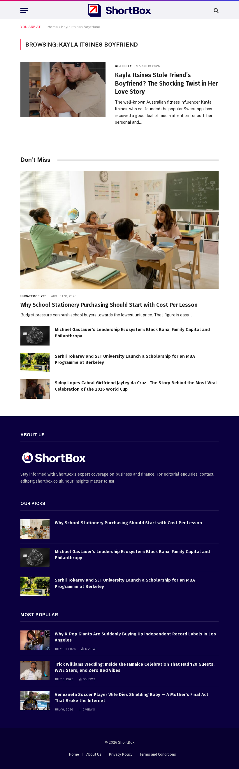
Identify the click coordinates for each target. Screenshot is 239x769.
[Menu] (24, 10)
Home (53, 27)
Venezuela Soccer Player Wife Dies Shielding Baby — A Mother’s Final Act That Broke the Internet (131, 697)
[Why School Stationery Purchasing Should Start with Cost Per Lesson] (119, 230)
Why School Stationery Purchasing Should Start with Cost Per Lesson (109, 305)
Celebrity (123, 66)
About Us (93, 754)
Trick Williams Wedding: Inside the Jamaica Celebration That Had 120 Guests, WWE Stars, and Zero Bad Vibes (135, 667)
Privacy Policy (120, 754)
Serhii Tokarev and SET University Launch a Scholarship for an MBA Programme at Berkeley (125, 359)
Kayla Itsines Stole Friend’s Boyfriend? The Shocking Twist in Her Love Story (166, 83)
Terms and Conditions (158, 754)
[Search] (215, 10)
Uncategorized (33, 296)
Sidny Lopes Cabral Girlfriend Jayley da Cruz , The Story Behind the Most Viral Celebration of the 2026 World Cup (136, 385)
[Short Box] (119, 10)
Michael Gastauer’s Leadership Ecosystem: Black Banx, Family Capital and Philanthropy (132, 332)
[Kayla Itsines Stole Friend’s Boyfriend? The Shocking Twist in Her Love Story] (64, 89)
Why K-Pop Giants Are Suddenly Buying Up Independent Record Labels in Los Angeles (135, 637)
